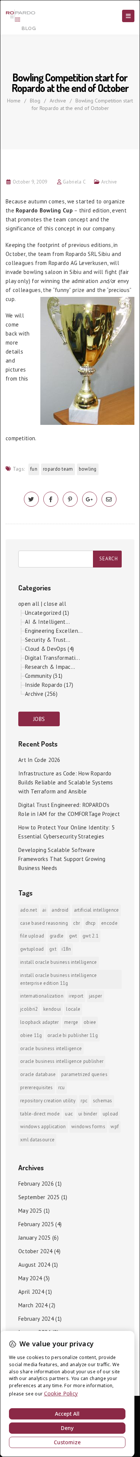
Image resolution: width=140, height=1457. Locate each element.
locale (73, 1009)
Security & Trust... (48, 639)
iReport (76, 996)
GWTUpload (32, 949)
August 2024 (34, 1264)
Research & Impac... (50, 666)
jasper (95, 996)
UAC (69, 1114)
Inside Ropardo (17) (49, 684)
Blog (35, 100)
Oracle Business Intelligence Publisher (61, 1061)
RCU (61, 1087)
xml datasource (37, 1139)
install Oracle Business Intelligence (58, 962)
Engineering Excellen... (54, 630)
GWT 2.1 (91, 936)
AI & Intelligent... (47, 621)
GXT (52, 949)
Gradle (57, 936)
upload (110, 1114)
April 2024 (31, 1291)
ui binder (87, 1114)
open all (28, 603)
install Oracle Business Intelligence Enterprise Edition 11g (58, 979)
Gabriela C (74, 182)
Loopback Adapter (39, 1022)
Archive (58, 100)
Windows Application (43, 1126)
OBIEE (90, 1022)
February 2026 (36, 1183)
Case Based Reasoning (44, 923)
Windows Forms (88, 1126)
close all (55, 603)
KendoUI (52, 1009)
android (60, 910)
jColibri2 (29, 1009)
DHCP (90, 923)
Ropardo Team (58, 469)
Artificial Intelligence (96, 910)
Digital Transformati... (52, 657)
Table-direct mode (40, 1114)
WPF (115, 1126)
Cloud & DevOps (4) (49, 648)
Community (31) (43, 675)
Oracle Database (38, 1074)
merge (71, 1022)
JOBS (39, 718)
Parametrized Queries (84, 1074)
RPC (84, 1100)
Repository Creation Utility (47, 1100)
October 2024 (35, 1251)
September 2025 (38, 1197)
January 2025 (34, 1237)
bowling (88, 469)
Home (14, 100)
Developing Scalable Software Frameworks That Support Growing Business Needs (61, 858)
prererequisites (36, 1087)
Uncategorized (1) (47, 612)
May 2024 (30, 1278)
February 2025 (36, 1224)
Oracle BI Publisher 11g (72, 1035)
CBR (76, 923)
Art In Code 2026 (39, 759)
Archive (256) (41, 693)
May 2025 (30, 1210)
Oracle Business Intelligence (51, 1048)
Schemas (102, 1100)
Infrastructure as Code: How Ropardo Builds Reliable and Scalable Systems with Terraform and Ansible (65, 782)
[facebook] (50, 499)
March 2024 (32, 1305)
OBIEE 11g (31, 1035)
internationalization (41, 996)
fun (33, 469)
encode (109, 923)
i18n (66, 949)
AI (44, 910)
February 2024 (36, 1318)
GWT (73, 936)
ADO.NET (28, 910)
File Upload (32, 936)
